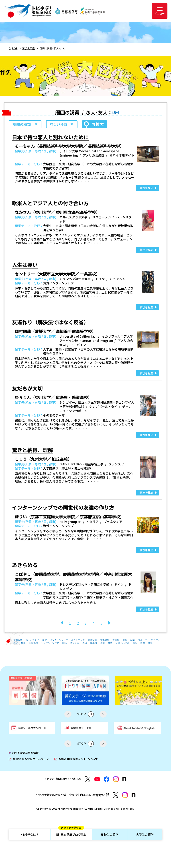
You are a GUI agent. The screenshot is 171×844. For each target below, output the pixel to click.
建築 (23, 643)
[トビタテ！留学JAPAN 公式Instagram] (116, 779)
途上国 (93, 643)
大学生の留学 (145, 834)
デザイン (154, 640)
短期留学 (17, 640)
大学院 (115, 640)
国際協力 (33, 643)
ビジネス (74, 643)
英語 (84, 643)
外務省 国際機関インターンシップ (76, 759)
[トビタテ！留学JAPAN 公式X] (88, 779)
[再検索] (94, 124)
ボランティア (78, 640)
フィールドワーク (50, 643)
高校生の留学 (109, 834)
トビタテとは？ (29, 834)
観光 (134, 643)
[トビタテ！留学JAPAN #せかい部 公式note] (134, 795)
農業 (110, 643)
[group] (32, 690)
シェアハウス (122, 643)
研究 (44, 640)
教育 (15, 643)
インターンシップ (59, 640)
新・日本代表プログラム (71, 833)
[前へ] (62, 623)
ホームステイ (32, 640)
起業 (132, 640)
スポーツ (142, 640)
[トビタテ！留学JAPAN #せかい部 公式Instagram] (125, 795)
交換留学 (104, 640)
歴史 (150, 643)
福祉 (102, 643)
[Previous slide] (67, 714)
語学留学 (92, 640)
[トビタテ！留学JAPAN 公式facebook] (106, 779)
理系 (124, 640)
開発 (64, 643)
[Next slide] (103, 714)
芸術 (142, 643)
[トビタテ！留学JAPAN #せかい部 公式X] (115, 795)
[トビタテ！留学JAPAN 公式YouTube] (97, 779)
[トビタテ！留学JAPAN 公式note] (124, 779)
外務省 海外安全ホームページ (28, 759)
